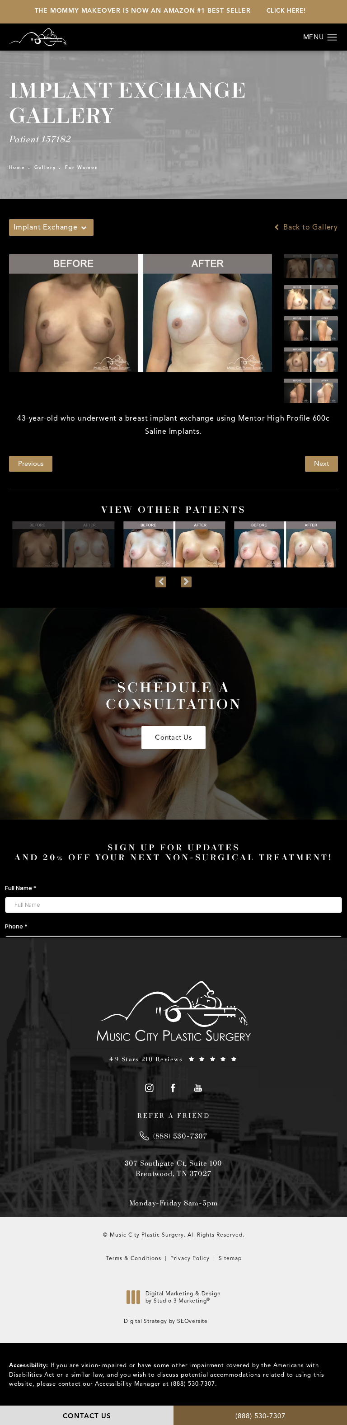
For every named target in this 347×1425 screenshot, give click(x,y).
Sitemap (230, 1258)
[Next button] (186, 582)
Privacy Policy (190, 1258)
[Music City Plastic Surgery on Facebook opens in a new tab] (173, 1087)
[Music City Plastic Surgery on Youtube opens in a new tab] (198, 1087)
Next (321, 463)
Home (17, 167)
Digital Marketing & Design (183, 1299)
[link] (173, 1059)
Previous (30, 463)
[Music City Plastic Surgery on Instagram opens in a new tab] (149, 1087)
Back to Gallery (309, 227)
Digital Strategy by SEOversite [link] (166, 1320)
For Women (81, 167)
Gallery (45, 167)
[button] (332, 37)
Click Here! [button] (286, 10)
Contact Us (173, 737)
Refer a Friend (173, 1115)
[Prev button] (160, 582)
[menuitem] (149, 1087)
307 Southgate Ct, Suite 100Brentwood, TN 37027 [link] (174, 1167)
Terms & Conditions (133, 1258)
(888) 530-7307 (193, 1384)
